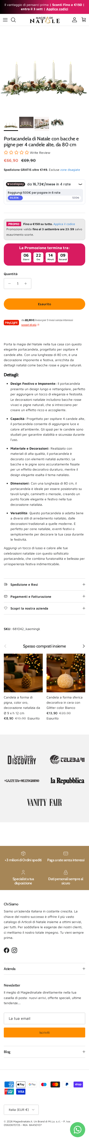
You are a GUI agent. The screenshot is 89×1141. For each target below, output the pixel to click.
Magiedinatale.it (22, 1121)
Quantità (11, 274)
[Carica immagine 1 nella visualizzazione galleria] (44, 70)
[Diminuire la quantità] (8, 283)
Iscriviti (44, 1032)
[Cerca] (15, 20)
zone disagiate (70, 169)
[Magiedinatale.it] (44, 19)
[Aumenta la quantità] (27, 283)
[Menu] (5, 20)
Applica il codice (64, 224)
